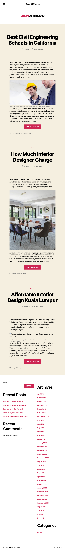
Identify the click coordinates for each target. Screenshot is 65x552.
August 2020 (41, 461)
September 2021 (43, 416)
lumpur (27, 368)
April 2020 (41, 477)
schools (31, 133)
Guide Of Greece (32, 4)
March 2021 (41, 435)
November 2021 (42, 409)
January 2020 (42, 488)
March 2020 (41, 480)
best (13, 133)
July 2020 (40, 465)
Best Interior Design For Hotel (13, 409)
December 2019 (42, 492)
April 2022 (40, 394)
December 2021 (42, 405)
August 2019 (41, 507)
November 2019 (42, 495)
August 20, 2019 (38, 49)
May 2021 (40, 428)
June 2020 (41, 469)
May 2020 (40, 473)
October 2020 (42, 454)
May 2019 (40, 518)
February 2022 (42, 401)
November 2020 (43, 450)
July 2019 (40, 510)
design (14, 368)
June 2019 (40, 514)
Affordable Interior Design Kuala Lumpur (32, 297)
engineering (24, 133)
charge (14, 273)
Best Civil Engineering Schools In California (32, 40)
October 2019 (42, 499)
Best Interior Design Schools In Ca (14, 405)
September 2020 (43, 458)
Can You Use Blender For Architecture (15, 416)
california (17, 133)
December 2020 (43, 446)
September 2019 (43, 503)
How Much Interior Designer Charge (32, 157)
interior (24, 273)
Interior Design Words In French (13, 413)
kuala (22, 368)
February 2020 (42, 484)
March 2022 (41, 398)
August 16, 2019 (38, 166)
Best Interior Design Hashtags (13, 401)
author (32, 31)
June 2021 (40, 424)
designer (19, 273)
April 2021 (40, 431)
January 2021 (42, 443)
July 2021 (40, 420)
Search (5, 382)
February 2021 (42, 439)
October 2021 (42, 413)
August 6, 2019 (38, 306)
